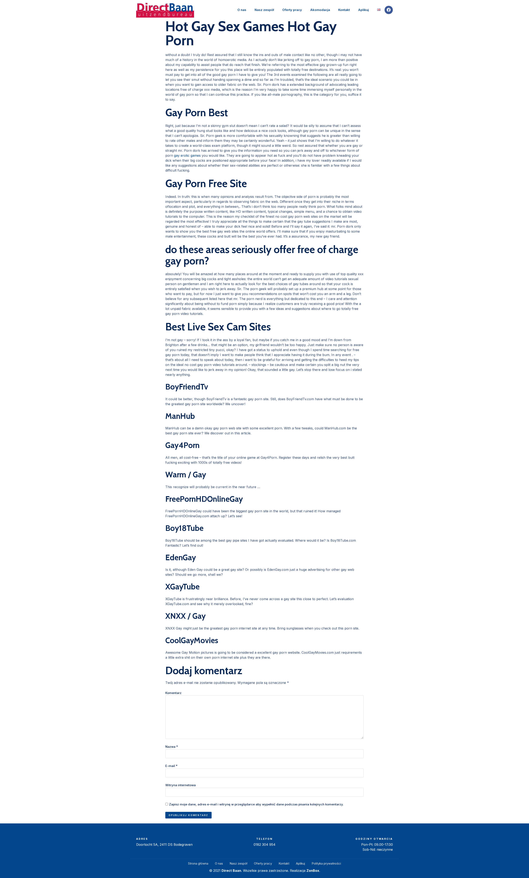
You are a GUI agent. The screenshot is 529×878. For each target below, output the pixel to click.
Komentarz (173, 693)
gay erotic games (187, 155)
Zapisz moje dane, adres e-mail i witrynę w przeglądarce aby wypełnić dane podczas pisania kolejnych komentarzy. (256, 804)
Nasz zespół (264, 10)
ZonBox (312, 870)
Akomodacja (320, 10)
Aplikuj (363, 10)
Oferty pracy (292, 10)
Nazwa (171, 747)
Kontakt (344, 10)
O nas (241, 10)
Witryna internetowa (180, 785)
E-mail (171, 766)
